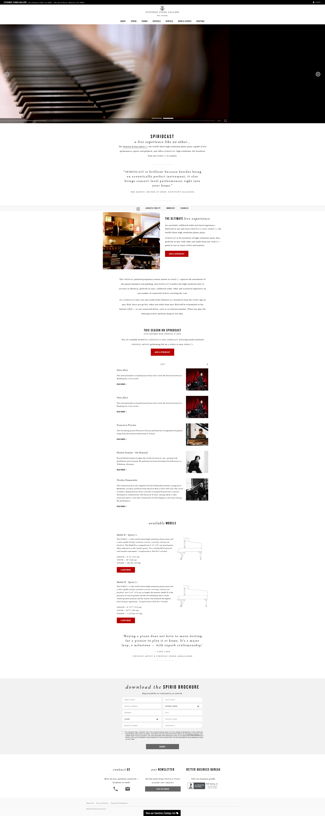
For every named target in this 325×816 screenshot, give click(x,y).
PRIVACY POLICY (193, 734)
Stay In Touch (163, 789)
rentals (169, 21)
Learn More (126, 569)
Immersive (170, 208)
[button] (10, 120)
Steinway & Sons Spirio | (135, 146)
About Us (90, 803)
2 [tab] (168, 118)
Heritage (201, 21)
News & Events (184, 21)
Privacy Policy (102, 803)
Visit (318, 2)
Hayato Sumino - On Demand (132, 452)
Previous (7, 74)
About (123, 21)
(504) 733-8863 (45, 2)
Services (157, 21)
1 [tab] (157, 118)
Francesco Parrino (126, 425)
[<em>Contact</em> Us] (127, 790)
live (138, 208)
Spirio (134, 21)
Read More (121, 384)
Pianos (145, 21)
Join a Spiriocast (177, 253)
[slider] (163, 120)
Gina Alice (122, 370)
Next (318, 74)
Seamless (185, 208)
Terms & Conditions (119, 803)
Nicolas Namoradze (127, 480)
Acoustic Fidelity (153, 208)
